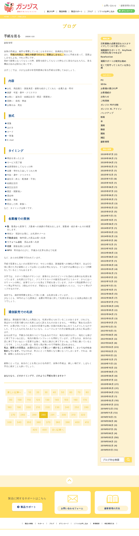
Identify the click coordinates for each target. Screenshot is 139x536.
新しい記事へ (14, 392)
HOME (6, 17)
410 (87, 422)
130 (47, 400)
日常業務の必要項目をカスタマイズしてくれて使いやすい (116, 44)
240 (67, 407)
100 (20, 400)
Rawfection (107, 56)
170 (85, 400)
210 (38, 407)
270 (13, 414)
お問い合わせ (110, 6)
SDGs (104, 84)
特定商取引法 (109, 523)
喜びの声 (50, 12)
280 (23, 414)
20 (37, 392)
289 (34, 414)
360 (38, 422)
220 (47, 407)
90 (10, 400)
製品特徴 (63, 12)
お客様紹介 (106, 92)
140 (57, 400)
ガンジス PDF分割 (109, 104)
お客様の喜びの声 (109, 88)
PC (102, 80)
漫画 (103, 125)
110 (29, 400)
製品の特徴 (29, 523)
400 (77, 422)
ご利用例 (105, 100)
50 (62, 392)
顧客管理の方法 (128, 6)
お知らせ (105, 96)
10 (29, 392)
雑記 (103, 137)
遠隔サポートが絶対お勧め (113, 61)
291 (53, 414)
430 (44, 429)
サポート (41, 523)
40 (54, 392)
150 (66, 400)
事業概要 (96, 523)
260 (86, 407)
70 (79, 392)
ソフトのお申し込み (106, 12)
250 (77, 407)
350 (29, 422)
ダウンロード (127, 11)
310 (73, 414)
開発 (103, 133)
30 (46, 392)
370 (48, 422)
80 (87, 392)
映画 (103, 117)
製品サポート (77, 12)
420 (35, 429)
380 (58, 422)
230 (57, 407)
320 (83, 414)
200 (28, 407)
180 (10, 407)
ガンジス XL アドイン (111, 109)
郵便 (103, 129)
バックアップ (107, 113)
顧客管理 (8, 43)
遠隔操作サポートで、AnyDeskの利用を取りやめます (116, 51)
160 (76, 400)
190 (19, 407)
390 (67, 422)
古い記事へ (58, 429)
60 (71, 392)
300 (64, 414)
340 (19, 422)
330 (9, 422)
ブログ (90, 12)
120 (38, 400)
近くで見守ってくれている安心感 (116, 66)
